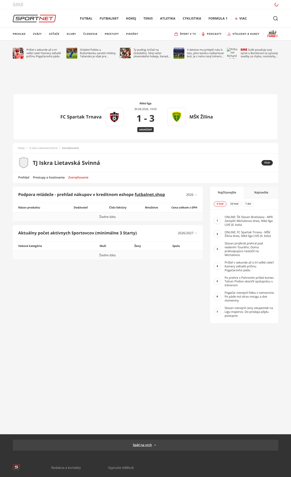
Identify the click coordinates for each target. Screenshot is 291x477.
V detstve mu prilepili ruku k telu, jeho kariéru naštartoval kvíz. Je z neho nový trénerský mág (205, 53)
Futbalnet (109, 18)
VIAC (243, 18)
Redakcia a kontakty (66, 467)
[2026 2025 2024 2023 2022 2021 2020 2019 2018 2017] (191, 195)
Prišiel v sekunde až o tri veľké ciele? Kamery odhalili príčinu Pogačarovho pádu (43, 53)
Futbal (86, 18)
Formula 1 (218, 18)
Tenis (148, 18)
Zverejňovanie (78, 177)
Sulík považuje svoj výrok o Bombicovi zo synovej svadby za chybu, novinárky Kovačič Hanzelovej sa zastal (259, 53)
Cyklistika (192, 18)
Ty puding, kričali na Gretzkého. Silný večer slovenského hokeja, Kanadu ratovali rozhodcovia (151, 53)
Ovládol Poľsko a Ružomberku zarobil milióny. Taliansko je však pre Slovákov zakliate (98, 53)
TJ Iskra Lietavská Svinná (43, 148)
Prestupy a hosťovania (49, 177)
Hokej (131, 18)
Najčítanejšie (227, 192)
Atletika (167, 18)
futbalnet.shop (150, 194)
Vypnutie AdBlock (121, 467)
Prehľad (23, 177)
